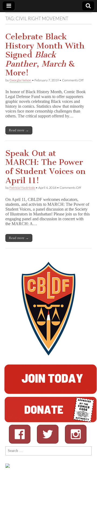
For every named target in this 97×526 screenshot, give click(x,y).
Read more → (19, 130)
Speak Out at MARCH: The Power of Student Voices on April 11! (45, 166)
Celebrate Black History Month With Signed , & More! (45, 55)
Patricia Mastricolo (22, 188)
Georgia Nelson (20, 80)
